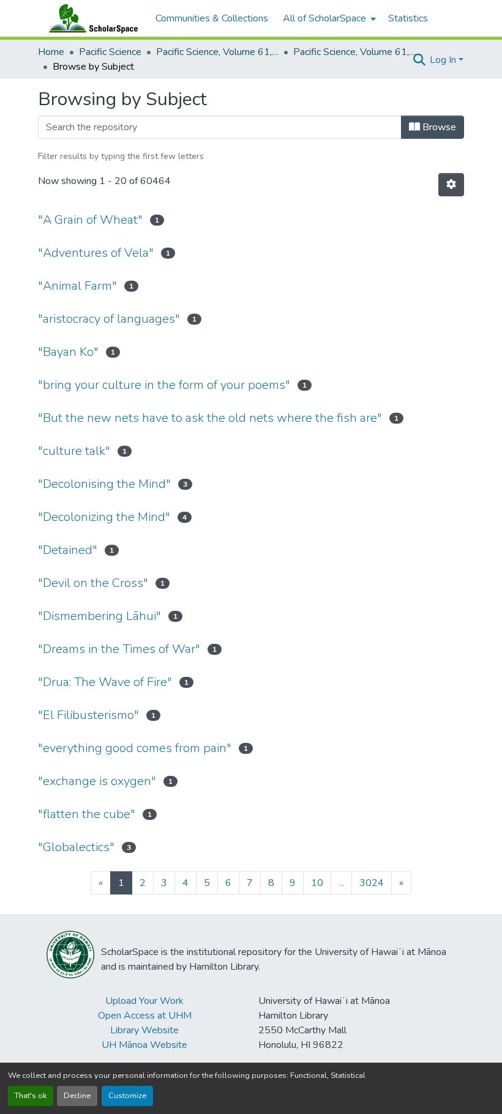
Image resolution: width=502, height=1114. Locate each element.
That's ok (31, 1095)
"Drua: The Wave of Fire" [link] (105, 682)
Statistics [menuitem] (408, 18)
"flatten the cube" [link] (86, 814)
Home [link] (51, 52)
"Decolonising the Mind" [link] (104, 484)
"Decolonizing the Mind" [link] (104, 517)
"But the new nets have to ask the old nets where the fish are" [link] (210, 418)
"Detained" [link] (67, 550)
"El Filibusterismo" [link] (88, 715)
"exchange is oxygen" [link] (97, 781)
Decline (77, 1095)
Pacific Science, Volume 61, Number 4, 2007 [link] (354, 52)
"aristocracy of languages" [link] (109, 319)
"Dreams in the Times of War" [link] (119, 649)
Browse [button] (438, 127)
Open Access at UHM (145, 1015)
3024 (371, 883)
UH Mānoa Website (144, 1045)
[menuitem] (328, 18)
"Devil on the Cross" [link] (93, 583)
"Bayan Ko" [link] (68, 352)
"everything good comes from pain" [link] (134, 748)
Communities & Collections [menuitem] (211, 18)
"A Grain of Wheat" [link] (90, 220)
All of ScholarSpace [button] (324, 18)
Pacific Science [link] (110, 52)
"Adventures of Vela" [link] (96, 253)
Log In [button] (444, 60)
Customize (127, 1095)
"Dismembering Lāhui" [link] (99, 616)
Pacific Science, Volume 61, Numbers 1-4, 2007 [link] (217, 52)
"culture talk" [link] (74, 451)
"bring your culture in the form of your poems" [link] (164, 385)
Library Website (144, 1030)
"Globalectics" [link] (76, 847)
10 (317, 883)
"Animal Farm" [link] (77, 286)
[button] (90, 18)
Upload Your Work (144, 1001)
